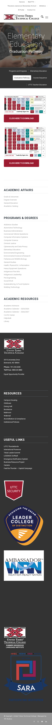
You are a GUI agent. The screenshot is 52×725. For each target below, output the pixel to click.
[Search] (40, 17)
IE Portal (21, 10)
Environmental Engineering (14, 253)
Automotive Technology (13, 228)
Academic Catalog (11, 206)
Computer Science (11, 240)
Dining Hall (8, 406)
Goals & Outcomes (11, 197)
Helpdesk (7, 318)
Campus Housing (10, 400)
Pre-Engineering (10, 278)
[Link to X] (38, 722)
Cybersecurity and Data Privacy (15, 247)
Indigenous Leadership (13, 275)
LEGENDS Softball (11, 456)
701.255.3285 (15, 367)
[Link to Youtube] (42, 722)
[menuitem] (22, 2)
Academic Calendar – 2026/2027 (16, 312)
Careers (22, 2)
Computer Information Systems (16, 237)
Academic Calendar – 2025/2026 (16, 309)
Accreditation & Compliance (14, 419)
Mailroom (7, 413)
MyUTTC (31, 2)
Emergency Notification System (16, 459)
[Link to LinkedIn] (46, 722)
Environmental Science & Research (17, 256)
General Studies (10, 262)
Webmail (7, 416)
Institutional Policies (11, 422)
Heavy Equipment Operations (15, 268)
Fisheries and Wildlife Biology (15, 259)
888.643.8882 (17, 370)
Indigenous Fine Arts (12, 272)
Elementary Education (12, 250)
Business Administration (13, 231)
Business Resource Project (14, 462)
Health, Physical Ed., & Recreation (16, 265)
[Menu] (46, 17)
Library (6, 321)
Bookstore (8, 409)
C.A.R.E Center (9, 315)
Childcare (7, 403)
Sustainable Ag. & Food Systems (16, 284)
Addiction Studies (11, 225)
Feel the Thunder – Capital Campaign (18, 468)
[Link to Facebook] (34, 722)
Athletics (42, 6)
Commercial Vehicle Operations (16, 234)
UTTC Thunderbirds (11, 446)
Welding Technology (12, 287)
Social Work (8, 281)
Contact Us (31, 10)
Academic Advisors (11, 306)
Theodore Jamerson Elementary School (21, 6)
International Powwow (12, 449)
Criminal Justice (10, 243)
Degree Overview (10, 200)
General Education (11, 203)
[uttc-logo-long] (21, 17)
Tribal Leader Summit (12, 453)
